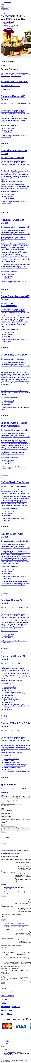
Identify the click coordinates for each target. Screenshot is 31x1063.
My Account (7, 1043)
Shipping (6, 1040)
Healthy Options (8, 23)
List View (9, 73)
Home (5, 13)
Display (3, 795)
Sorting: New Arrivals (24, 74)
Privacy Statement (5, 1061)
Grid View (3, 73)
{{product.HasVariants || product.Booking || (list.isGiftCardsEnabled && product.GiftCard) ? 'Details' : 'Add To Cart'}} (15, 829)
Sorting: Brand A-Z (5, 76)
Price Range (4, 805)
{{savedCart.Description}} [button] (8, 952)
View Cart (3, 843)
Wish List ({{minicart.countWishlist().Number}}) (16, 925)
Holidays (6, 25)
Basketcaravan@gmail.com (14, 1052)
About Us (6, 1041)
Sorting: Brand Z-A (16, 76)
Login (2, 4)
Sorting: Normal (16, 73)
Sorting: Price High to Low (11, 74)
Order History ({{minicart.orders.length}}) (14, 926)
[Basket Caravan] (5, 7)
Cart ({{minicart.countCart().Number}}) (14, 923)
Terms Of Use (23, 1060)
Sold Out (3, 831)
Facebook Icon (7, 2)
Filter (2, 808)
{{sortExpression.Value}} (10, 801)
